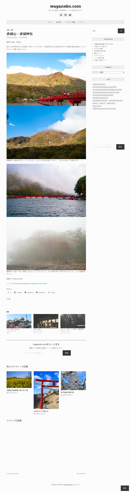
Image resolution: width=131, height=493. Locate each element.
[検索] (121, 30)
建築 (8, 30)
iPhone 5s (102, 103)
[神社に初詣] (45, 321)
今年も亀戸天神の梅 (13, 329)
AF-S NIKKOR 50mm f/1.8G (100, 98)
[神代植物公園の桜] (73, 389)
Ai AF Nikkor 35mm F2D (115, 100)
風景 (12, 30)
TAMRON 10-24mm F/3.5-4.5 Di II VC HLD (104, 109)
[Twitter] (61, 15)
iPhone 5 (95, 103)
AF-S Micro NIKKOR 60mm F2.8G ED (103, 95)
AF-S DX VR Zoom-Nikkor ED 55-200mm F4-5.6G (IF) (107, 90)
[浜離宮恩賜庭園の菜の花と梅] (19, 387)
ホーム (50, 22)
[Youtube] (70, 15)
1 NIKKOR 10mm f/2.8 (99, 84)
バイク (81, 22)
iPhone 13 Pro (111, 103)
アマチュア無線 (70, 22)
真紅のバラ (97, 53)
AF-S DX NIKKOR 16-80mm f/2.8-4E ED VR (104, 87)
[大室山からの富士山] (46, 408)
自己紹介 (59, 22)
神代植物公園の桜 (67, 392)
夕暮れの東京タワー (100, 60)
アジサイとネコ (99, 55)
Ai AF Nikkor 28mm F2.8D (100, 100)
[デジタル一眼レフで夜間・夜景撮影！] (72, 321)
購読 (66, 353)
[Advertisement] (108, 127)
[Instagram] (65, 15)
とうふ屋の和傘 (99, 58)
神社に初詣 (37, 329)
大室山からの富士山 (41, 411)
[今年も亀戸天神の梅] (19, 321)
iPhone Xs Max (97, 106)
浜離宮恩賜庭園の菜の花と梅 (17, 390)
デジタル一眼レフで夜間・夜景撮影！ (72, 329)
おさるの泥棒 (98, 49)
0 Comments (23, 37)
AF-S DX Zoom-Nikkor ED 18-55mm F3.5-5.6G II (29, 283)
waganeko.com (65, 6)
